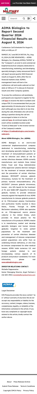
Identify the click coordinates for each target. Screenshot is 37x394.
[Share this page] (34, 18)
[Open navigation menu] (4, 18)
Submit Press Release (10, 386)
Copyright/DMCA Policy (12, 391)
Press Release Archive (22, 382)
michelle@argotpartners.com (24, 275)
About (9, 382)
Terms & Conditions (27, 386)
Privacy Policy (28, 391)
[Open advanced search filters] (28, 18)
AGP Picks (5, 3)
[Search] (24, 18)
